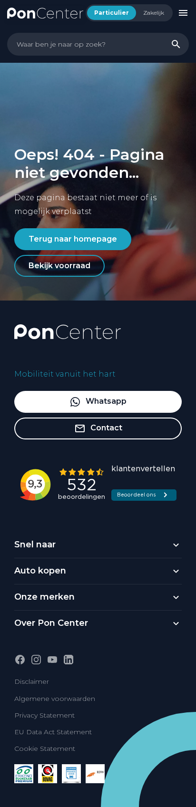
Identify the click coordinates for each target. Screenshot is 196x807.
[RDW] (95, 773)
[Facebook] (20, 659)
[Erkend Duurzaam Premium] (23, 773)
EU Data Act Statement (53, 732)
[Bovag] (47, 773)
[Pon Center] (45, 12)
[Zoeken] (176, 44)
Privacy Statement (44, 715)
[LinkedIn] (68, 659)
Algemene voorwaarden (54, 698)
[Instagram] (36, 659)
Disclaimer (31, 681)
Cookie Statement (44, 748)
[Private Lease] (71, 773)
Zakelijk (153, 12)
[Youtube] (52, 659)
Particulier (111, 12)
